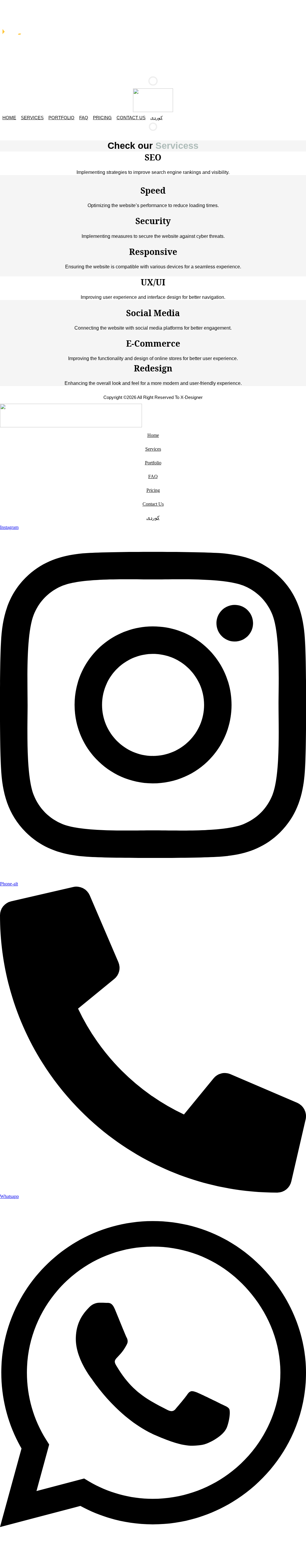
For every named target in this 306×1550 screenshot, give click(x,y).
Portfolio (61, 117)
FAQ (83, 117)
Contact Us (131, 117)
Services (32, 117)
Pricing (102, 117)
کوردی (156, 117)
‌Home (9, 117)
